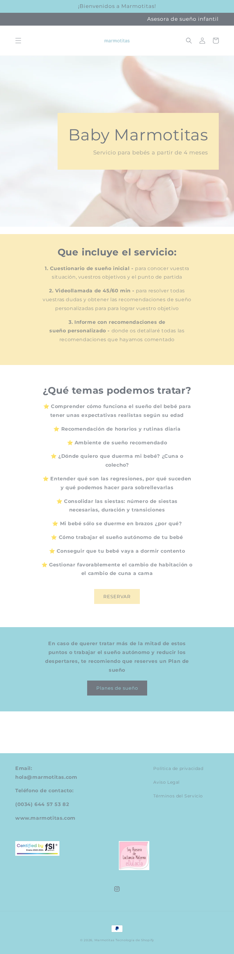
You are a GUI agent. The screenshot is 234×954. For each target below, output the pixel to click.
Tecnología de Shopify (134, 940)
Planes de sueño (117, 688)
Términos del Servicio (178, 796)
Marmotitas (104, 940)
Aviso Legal (166, 782)
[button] (18, 40)
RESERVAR (117, 596)
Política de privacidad (178, 768)
